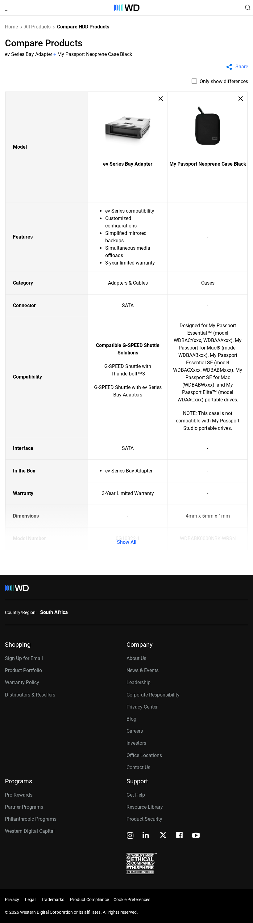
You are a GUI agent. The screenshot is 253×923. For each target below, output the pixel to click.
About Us (136, 658)
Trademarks (52, 899)
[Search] (248, 7)
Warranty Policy (22, 682)
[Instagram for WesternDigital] (130, 836)
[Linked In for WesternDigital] (146, 836)
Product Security (144, 819)
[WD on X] (163, 835)
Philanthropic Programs (30, 819)
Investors (136, 743)
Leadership (138, 682)
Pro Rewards (18, 795)
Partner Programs (24, 807)
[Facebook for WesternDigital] (180, 836)
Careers (134, 731)
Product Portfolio (23, 670)
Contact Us (138, 767)
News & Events (142, 670)
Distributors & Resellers (30, 695)
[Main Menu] (8, 7)
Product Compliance (89, 899)
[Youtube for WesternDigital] (196, 836)
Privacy (12, 899)
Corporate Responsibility (153, 695)
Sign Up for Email (24, 658)
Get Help (135, 795)
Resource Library (144, 807)
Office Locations (144, 755)
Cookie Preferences (132, 899)
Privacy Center (142, 707)
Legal (30, 899)
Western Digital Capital (30, 831)
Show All (126, 542)
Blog (131, 719)
